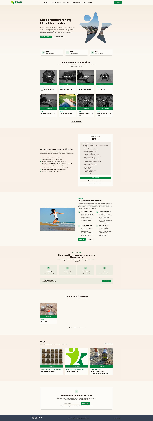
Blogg (84, 2)
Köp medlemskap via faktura (95, 180)
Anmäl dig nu (107, 281)
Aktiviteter (46, 2)
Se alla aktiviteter (76, 121)
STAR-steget (66, 2)
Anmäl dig (81, 239)
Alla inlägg (107, 343)
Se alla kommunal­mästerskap (76, 327)
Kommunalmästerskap (76, 2)
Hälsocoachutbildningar (56, 2)
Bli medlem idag (45, 36)
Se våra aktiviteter (58, 36)
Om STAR (90, 2)
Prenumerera (85, 403)
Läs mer (90, 239)
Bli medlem (117, 2)
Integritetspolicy (117, 418)
